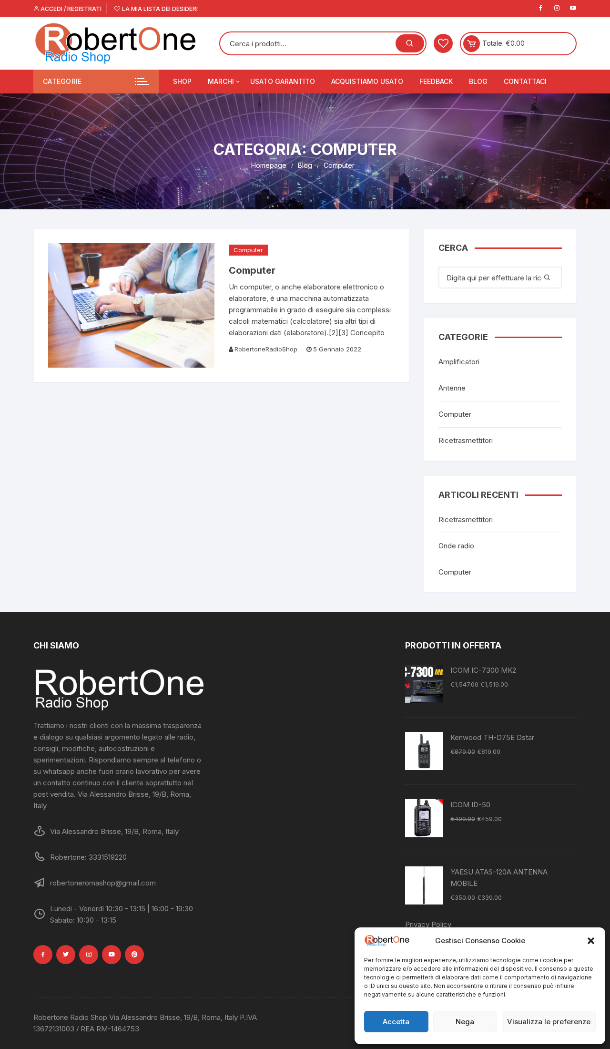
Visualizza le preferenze (548, 1021)
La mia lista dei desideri (159, 8)
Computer (248, 250)
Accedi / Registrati (70, 8)
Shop (182, 81)
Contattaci (525, 81)
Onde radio (456, 545)
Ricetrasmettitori (465, 440)
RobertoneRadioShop (265, 349)
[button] (591, 941)
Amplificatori (458, 361)
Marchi (221, 81)
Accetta (396, 1021)
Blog (478, 81)
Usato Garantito (282, 81)
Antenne (452, 387)
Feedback (436, 81)
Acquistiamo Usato (367, 81)
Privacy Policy (428, 924)
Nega (465, 1021)
